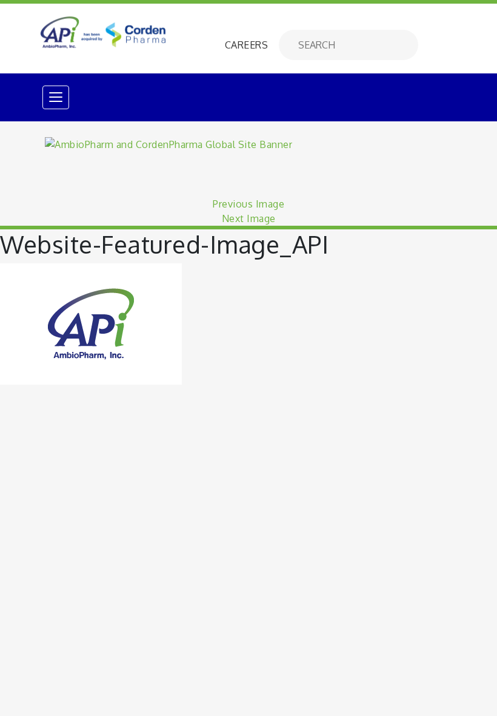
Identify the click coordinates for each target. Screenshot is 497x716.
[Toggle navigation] (55, 97)
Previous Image (248, 204)
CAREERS (247, 45)
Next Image (249, 218)
